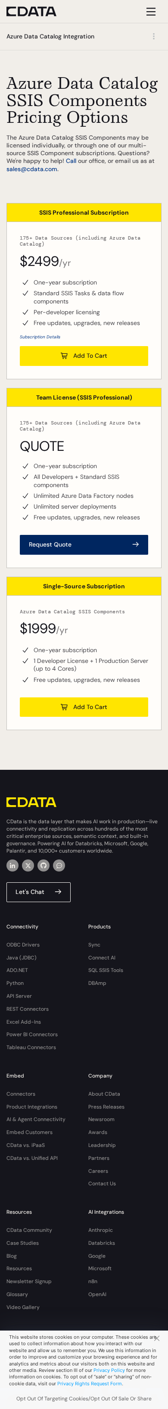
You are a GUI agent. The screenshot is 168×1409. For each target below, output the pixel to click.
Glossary (17, 1294)
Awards (97, 1132)
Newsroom (101, 1119)
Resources (19, 1268)
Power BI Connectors (32, 1034)
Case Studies (22, 1243)
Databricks (101, 1243)
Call (71, 161)
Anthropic (100, 1230)
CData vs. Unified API (32, 1158)
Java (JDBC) (21, 957)
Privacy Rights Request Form (89, 1384)
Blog (11, 1256)
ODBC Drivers (23, 944)
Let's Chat (30, 892)
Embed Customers (29, 1132)
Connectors (20, 1093)
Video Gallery (23, 1307)
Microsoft (100, 1268)
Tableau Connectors (31, 1047)
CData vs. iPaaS (25, 1145)
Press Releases (106, 1106)
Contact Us (102, 1183)
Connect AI (101, 957)
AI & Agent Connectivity (35, 1119)
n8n (92, 1281)
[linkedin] (12, 865)
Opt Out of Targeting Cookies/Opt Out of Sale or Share (84, 1398)
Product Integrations (31, 1106)
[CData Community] (59, 865)
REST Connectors (27, 1009)
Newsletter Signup (29, 1281)
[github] (43, 865)
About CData (104, 1093)
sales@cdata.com (31, 169)
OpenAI (97, 1294)
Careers (98, 1171)
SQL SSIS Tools (105, 970)
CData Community (29, 1230)
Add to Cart (90, 355)
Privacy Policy (109, 1370)
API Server (19, 996)
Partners (98, 1158)
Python (15, 983)
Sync (94, 944)
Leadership (102, 1145)
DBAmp (97, 983)
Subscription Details (40, 337)
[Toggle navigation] (149, 11)
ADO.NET (17, 970)
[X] (28, 865)
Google (97, 1256)
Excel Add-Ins (23, 1021)
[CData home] (37, 11)
